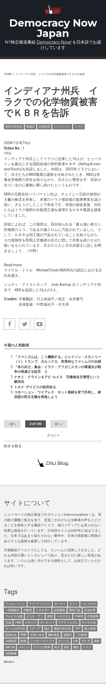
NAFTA (9, 647)
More (8, 662)
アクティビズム (68, 622)
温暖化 (67, 635)
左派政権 (92, 616)
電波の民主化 (62, 628)
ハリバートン (62, 126)
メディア (34, 628)
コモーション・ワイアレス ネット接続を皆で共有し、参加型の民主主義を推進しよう (57, 394)
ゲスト (73, 604)
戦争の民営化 (13, 126)
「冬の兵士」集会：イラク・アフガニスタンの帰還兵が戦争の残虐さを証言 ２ (57, 369)
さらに (52, 435)
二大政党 (81, 635)
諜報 (97, 641)
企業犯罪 (44, 126)
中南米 (79, 616)
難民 (76, 647)
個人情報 (90, 628)
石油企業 (89, 610)
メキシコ (24, 647)
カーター (60, 604)
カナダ (86, 641)
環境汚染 (74, 610)
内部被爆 (11, 653)
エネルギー (43, 610)
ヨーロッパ (47, 622)
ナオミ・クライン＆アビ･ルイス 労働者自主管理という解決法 (57, 379)
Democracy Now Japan (53, 27)
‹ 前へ (12, 424)
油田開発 (59, 610)
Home (8, 74)
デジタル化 (89, 622)
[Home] (53, 9)
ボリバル (63, 641)
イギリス (30, 622)
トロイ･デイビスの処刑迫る (35, 387)
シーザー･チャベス (42, 641)
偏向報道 (53, 635)
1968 (18, 622)
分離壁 (27, 610)
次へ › (59, 424)
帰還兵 (30, 126)
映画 (23, 641)
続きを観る (13, 446)
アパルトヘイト (15, 604)
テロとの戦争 (41, 647)
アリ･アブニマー (39, 604)
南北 (57, 647)
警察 (23, 635)
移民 (66, 647)
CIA (75, 641)
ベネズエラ (64, 616)
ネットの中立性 (15, 628)
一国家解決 (12, 610)
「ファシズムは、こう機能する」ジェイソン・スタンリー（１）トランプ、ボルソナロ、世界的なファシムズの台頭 (57, 359)
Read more (13, 265)
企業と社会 (37, 635)
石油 (8, 622)
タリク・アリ (34, 616)
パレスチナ (89, 604)
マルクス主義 (13, 616)
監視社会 (11, 635)
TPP (78, 628)
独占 (47, 628)
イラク (79, 126)
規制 (50, 616)
